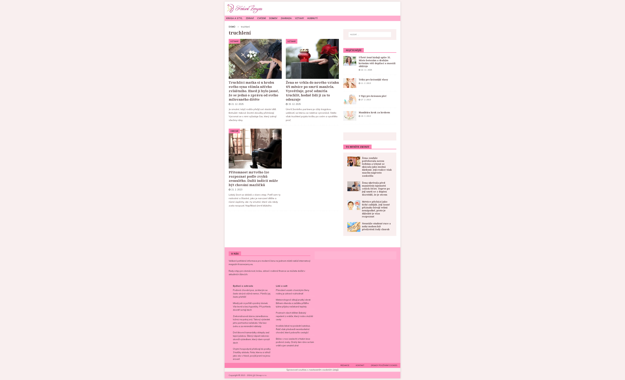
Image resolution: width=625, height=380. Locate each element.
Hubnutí (312, 18)
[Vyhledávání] (370, 34)
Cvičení (261, 18)
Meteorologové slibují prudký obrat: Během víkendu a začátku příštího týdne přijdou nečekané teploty (293, 303)
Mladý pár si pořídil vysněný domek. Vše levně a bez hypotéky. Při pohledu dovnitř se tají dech (252, 306)
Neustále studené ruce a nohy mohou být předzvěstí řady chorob (376, 226)
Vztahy (299, 18)
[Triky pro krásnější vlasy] (349, 83)
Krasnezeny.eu (245, 264)
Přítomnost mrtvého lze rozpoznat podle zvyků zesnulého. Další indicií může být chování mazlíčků (253, 178)
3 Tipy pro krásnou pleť (372, 96)
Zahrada (286, 18)
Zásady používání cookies (384, 365)
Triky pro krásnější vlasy (373, 79)
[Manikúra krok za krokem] (349, 116)
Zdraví (250, 18)
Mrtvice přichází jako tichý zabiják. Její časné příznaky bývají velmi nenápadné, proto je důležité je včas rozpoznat (376, 209)
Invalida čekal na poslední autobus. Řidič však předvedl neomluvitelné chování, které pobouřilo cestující (293, 329)
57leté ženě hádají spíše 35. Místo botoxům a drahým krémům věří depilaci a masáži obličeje (377, 62)
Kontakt (360, 365)
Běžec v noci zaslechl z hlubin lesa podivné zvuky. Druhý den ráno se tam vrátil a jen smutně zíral (295, 342)
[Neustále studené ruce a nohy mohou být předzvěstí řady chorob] (353, 227)
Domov (273, 18)
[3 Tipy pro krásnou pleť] (349, 99)
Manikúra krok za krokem (374, 112)
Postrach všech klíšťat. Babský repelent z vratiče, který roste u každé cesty (294, 316)
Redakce (344, 365)
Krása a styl (234, 18)
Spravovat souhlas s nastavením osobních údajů (312, 369)
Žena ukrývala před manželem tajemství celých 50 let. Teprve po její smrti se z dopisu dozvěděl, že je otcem (376, 188)
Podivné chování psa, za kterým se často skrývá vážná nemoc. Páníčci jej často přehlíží (251, 293)
